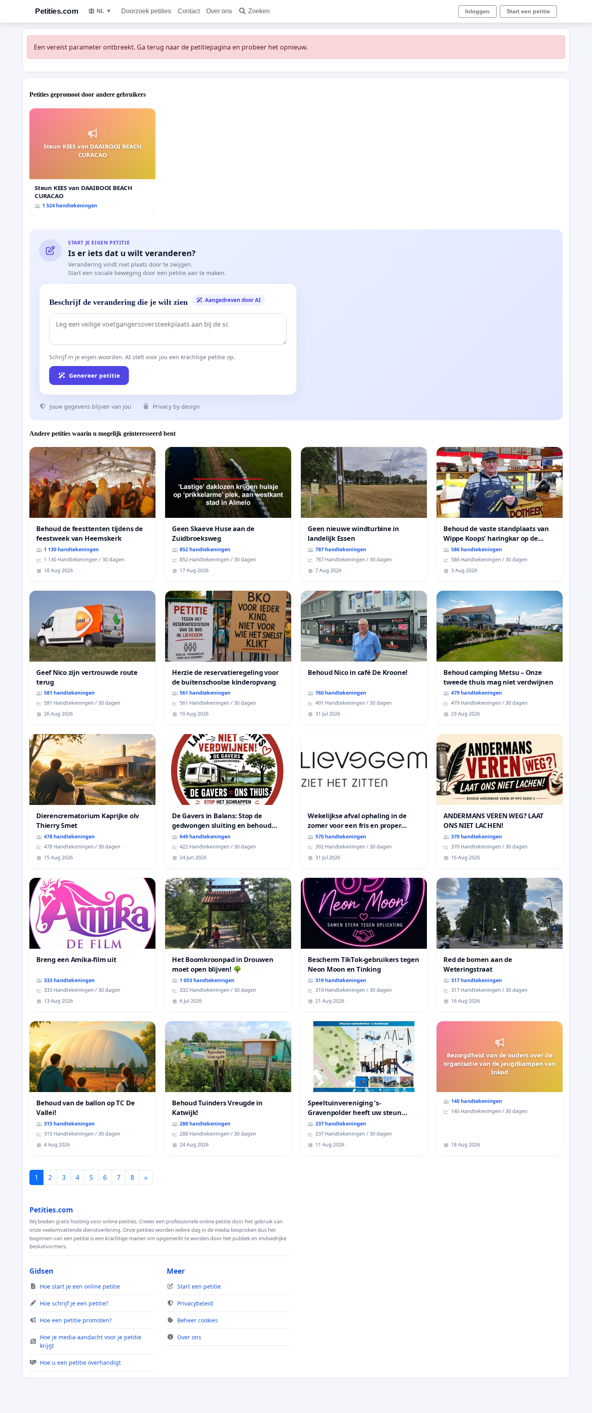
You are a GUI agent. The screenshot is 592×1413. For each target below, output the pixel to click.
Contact (189, 11)
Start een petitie (528, 11)
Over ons (219, 11)
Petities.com (56, 11)
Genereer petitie (94, 375)
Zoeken (259, 11)
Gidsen (41, 1271)
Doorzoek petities (146, 11)
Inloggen (477, 11)
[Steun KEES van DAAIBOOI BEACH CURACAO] (92, 161)
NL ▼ (104, 11)
